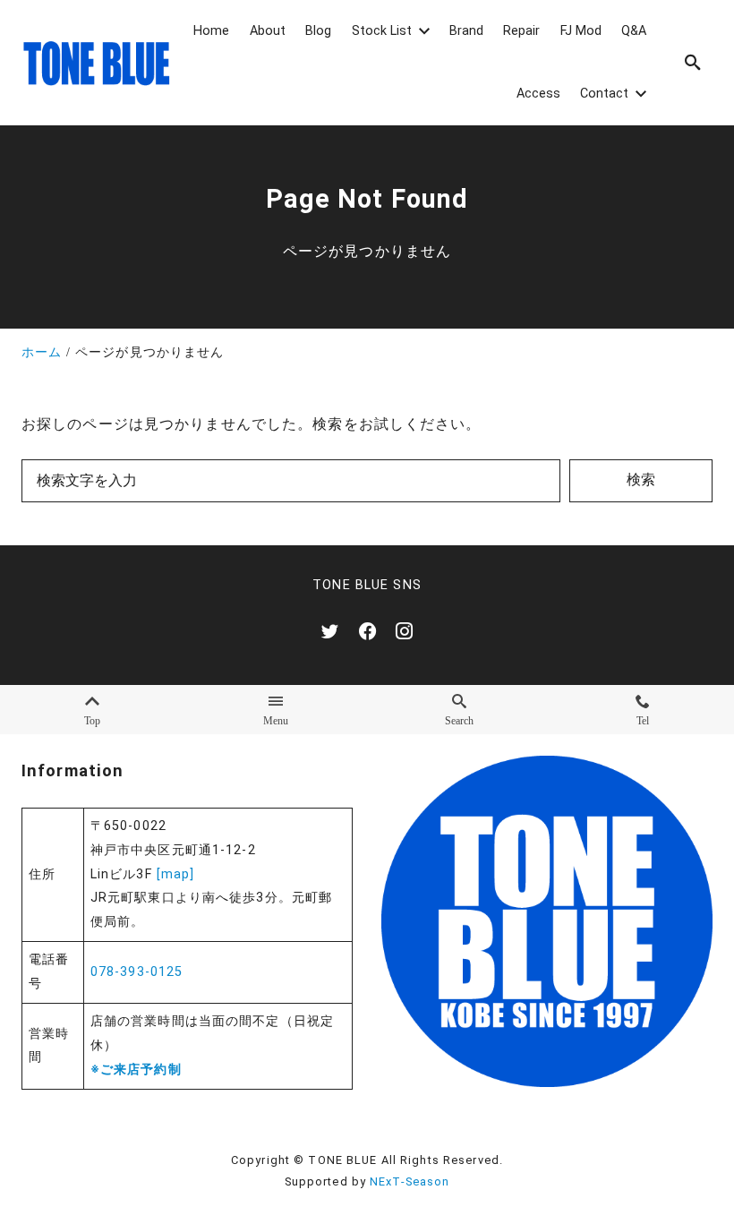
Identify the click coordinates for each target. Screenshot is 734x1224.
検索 (641, 479)
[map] (176, 874)
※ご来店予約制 (136, 1069)
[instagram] (404, 630)
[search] (693, 62)
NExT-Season (409, 1181)
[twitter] (329, 630)
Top (92, 720)
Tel (642, 720)
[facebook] (367, 630)
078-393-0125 (136, 972)
